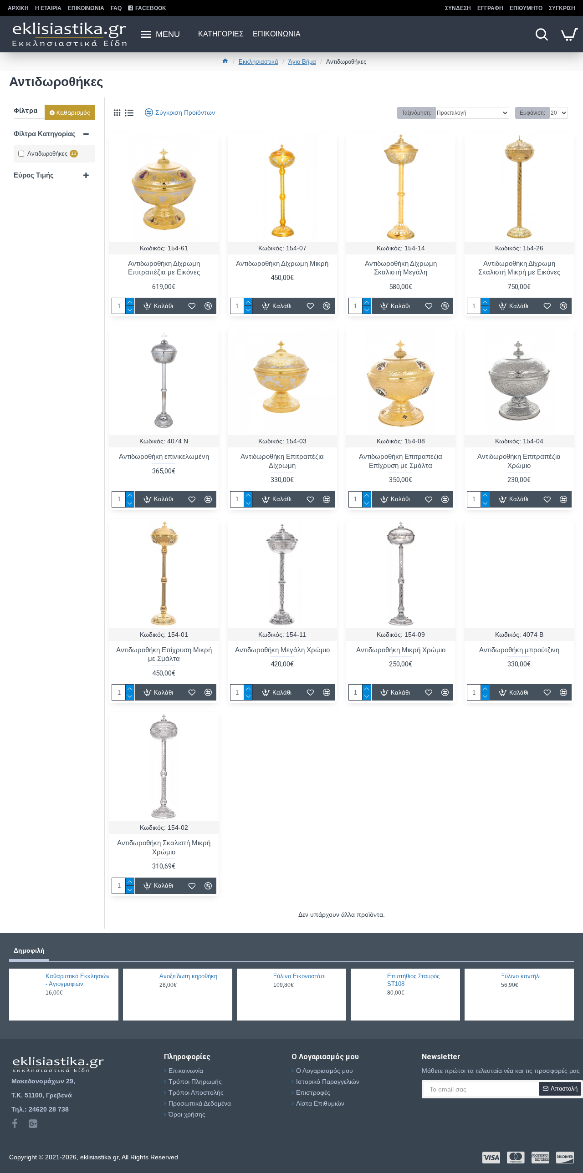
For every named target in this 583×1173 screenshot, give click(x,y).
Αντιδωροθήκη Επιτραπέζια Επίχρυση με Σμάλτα (400, 460)
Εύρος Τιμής (34, 175)
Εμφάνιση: (532, 113)
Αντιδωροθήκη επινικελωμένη (164, 456)
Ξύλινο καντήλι (521, 976)
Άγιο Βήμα (302, 61)
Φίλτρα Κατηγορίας (45, 133)
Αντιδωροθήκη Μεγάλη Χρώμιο (282, 650)
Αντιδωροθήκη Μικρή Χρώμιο (400, 650)
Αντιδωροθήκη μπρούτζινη (519, 650)
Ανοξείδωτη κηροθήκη (188, 976)
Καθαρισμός (73, 112)
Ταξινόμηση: (416, 113)
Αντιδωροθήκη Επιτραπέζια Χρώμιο (519, 460)
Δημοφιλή (29, 950)
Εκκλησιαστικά (258, 61)
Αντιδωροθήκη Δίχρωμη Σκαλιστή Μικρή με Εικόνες (519, 267)
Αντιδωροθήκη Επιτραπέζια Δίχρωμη (282, 460)
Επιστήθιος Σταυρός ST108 (413, 980)
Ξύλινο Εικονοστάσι (299, 976)
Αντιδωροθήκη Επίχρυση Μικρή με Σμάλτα (164, 654)
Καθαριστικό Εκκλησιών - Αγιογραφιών (78, 980)
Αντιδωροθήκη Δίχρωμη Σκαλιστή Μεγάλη (401, 267)
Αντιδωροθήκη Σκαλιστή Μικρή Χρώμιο (163, 847)
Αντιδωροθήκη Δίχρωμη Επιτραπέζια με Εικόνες (164, 267)
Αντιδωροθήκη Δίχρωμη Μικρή (282, 263)
